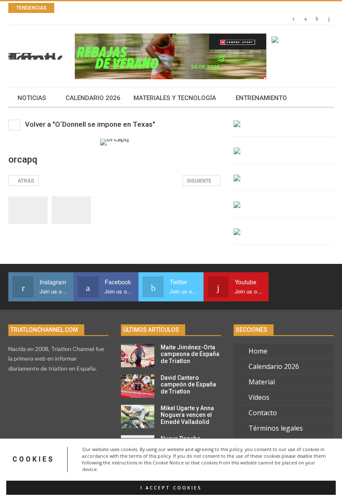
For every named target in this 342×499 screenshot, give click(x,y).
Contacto (263, 412)
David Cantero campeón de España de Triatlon (188, 384)
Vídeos (259, 397)
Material (262, 381)
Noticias (32, 98)
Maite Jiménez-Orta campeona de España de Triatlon (190, 354)
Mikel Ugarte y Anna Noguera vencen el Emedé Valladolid (187, 415)
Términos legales (276, 428)
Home (258, 351)
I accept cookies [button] (171, 488)
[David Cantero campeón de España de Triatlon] (137, 386)
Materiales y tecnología (174, 98)
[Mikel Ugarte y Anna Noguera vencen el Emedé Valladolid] (137, 416)
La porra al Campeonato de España (143, 8)
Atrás (25, 181)
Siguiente (200, 181)
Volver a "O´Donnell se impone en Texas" (89, 124)
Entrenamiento (261, 98)
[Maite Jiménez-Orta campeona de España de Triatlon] (137, 355)
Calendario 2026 (93, 98)
